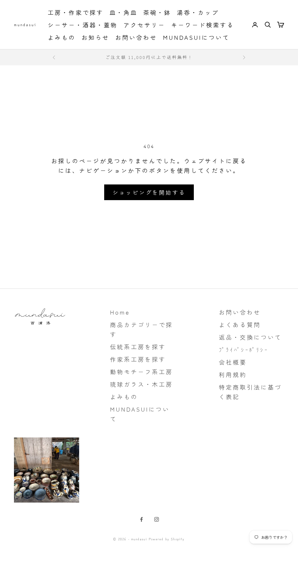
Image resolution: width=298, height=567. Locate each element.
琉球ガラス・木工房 (141, 384)
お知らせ (95, 37)
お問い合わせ (136, 37)
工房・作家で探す (76, 12)
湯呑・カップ (198, 12)
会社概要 (233, 362)
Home (120, 312)
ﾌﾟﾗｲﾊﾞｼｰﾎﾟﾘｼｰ (243, 349)
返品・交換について (250, 337)
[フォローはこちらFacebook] (141, 519)
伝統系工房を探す (138, 346)
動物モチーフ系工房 (141, 371)
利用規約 (233, 374)
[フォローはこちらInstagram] (156, 519)
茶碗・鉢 (157, 12)
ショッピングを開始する (149, 192)
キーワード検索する (202, 25)
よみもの (62, 37)
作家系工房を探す (138, 359)
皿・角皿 (123, 12)
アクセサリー (144, 25)
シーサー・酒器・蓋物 (83, 25)
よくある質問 (240, 324)
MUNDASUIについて (196, 37)
